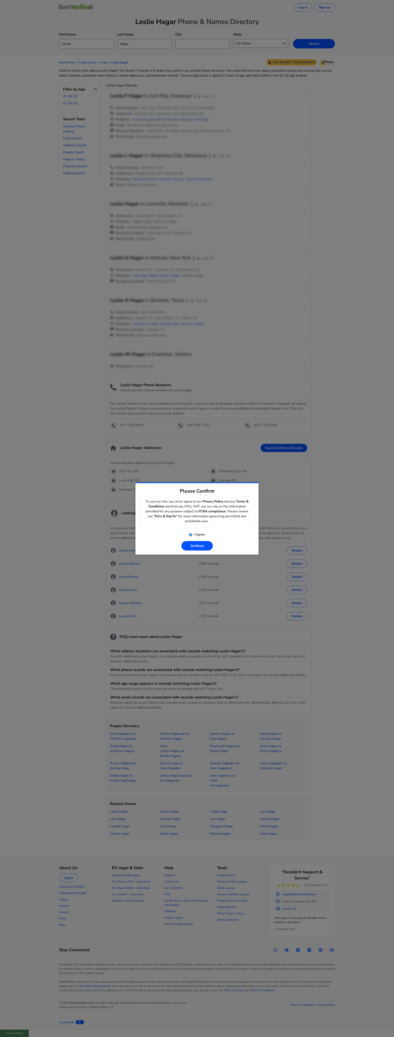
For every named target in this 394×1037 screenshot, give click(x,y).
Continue (197, 546)
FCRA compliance (212, 511)
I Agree (199, 534)
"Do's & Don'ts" (165, 516)
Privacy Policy (213, 501)
